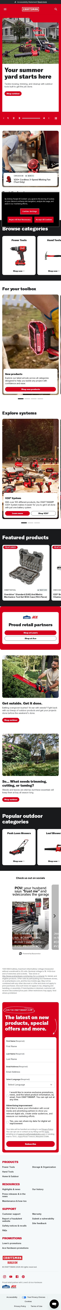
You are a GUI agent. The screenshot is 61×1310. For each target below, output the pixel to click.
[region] (30, 258)
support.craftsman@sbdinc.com (31, 1134)
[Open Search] (56, 9)
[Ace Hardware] (13, 1286)
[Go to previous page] (3, 118)
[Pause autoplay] (56, 118)
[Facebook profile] (17, 1276)
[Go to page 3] (34, 398)
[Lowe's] (6, 1286)
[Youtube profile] (11, 1276)
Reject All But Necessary (20, 220)
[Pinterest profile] (23, 1276)
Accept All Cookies (44, 220)
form (47, 1132)
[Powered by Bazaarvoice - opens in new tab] (29, 954)
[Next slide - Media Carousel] (54, 916)
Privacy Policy (47, 1129)
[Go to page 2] (27, 398)
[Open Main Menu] (5, 9)
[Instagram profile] (4, 1276)
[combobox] (30, 1085)
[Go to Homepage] (30, 9)
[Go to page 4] (40, 398)
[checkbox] (7, 1096)
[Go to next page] (48, 118)
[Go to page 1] (21, 398)
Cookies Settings (29, 211)
